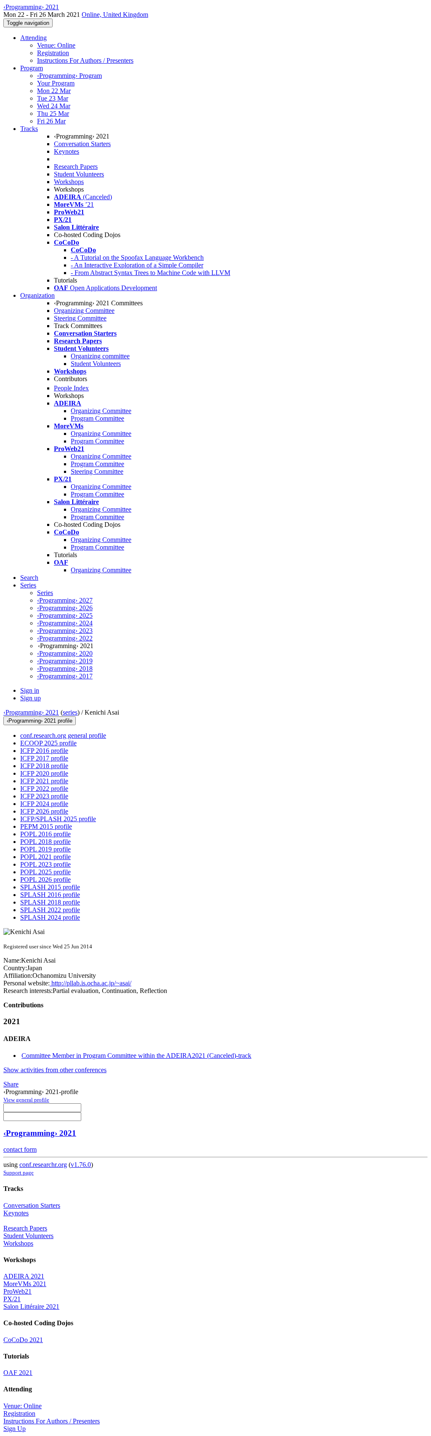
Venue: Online (56, 45)
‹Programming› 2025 (65, 615)
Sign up (30, 698)
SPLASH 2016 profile (50, 894)
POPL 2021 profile (45, 856)
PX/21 (12, 1299)
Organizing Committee (84, 310)
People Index (71, 388)
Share (11, 1084)
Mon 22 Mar (54, 90)
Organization (37, 295)
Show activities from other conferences (54, 1069)
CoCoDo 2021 (23, 1339)
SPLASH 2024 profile (50, 917)
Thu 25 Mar (53, 113)
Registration (53, 52)
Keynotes (66, 151)
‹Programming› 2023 (65, 630)
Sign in (29, 690)
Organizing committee (100, 356)
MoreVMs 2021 (24, 1283)
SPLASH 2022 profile (50, 909)
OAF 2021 (17, 1372)
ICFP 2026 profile (44, 811)
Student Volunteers (79, 174)
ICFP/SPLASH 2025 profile (58, 818)
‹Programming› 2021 (31, 712)
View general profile (26, 1100)
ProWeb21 (17, 1291)
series (70, 712)
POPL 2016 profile (45, 834)
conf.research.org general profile (63, 735)
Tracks (29, 128)
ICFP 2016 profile (44, 750)
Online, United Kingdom (115, 14)
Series (45, 592)
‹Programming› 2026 (65, 607)
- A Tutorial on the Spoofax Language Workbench (137, 257)
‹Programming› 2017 (65, 676)
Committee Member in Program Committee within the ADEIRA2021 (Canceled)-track (136, 1055)
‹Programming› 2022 (65, 638)
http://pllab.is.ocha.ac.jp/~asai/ (90, 983)
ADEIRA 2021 (23, 1276)
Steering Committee (80, 318)
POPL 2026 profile (45, 879)
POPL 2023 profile (45, 864)
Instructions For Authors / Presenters (85, 60)
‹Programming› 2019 (65, 661)
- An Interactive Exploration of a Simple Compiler (137, 265)
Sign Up (14, 1428)
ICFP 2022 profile (44, 788)
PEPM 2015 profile (46, 826)
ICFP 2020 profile (44, 773)
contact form (20, 1149)
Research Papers (76, 166)
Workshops (69, 181)
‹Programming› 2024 (65, 623)
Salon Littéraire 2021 (31, 1306)
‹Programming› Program (69, 75)
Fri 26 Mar (51, 121)
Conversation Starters (82, 143)
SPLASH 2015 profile (50, 887)
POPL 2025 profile (45, 871)
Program (31, 68)
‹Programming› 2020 (65, 653)
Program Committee (97, 418)
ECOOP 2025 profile (48, 743)
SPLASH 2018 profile (50, 902)
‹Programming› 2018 (65, 668)
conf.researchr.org (43, 1164)
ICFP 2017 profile (44, 758)
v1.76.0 (81, 1164)
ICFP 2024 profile (44, 803)
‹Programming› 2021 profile (39, 721)
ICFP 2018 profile (44, 765)
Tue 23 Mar (52, 98)
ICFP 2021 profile (44, 781)
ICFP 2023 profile (44, 796)
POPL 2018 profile (45, 841)
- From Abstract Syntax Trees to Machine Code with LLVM (150, 272)
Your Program (55, 83)
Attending (33, 37)
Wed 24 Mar (53, 105)
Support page (18, 1172)
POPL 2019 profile (45, 849)
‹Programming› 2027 (65, 600)
